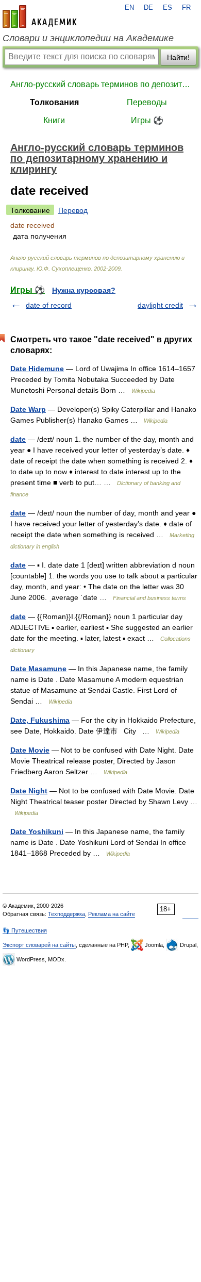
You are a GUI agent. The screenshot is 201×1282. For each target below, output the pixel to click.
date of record (49, 305)
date (18, 439)
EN (129, 7)
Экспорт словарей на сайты (39, 945)
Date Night (28, 791)
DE (148, 7)
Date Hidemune (37, 368)
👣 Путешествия (25, 930)
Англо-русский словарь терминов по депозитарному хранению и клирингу (100, 84)
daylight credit (160, 305)
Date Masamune (38, 668)
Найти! (178, 57)
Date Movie (29, 750)
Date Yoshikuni (36, 831)
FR (186, 7)
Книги (54, 120)
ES (167, 7)
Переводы (147, 102)
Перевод (73, 210)
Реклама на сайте (111, 914)
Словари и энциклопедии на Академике (88, 38)
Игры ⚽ (147, 120)
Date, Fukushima (40, 720)
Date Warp (28, 409)
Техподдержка (66, 914)
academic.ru (40, 16)
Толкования (54, 102)
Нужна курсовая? (83, 290)
